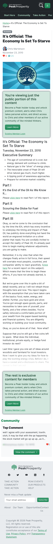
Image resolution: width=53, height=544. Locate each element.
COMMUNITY (11, 484)
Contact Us (44, 509)
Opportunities (33, 507)
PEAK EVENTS (35, 481)
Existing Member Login (15, 133)
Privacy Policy (18, 533)
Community (24, 15)
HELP (31, 488)
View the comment (25, 452)
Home (6, 23)
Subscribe (42, 500)
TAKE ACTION (11, 481)
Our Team (18, 507)
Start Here (9, 15)
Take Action (39, 15)
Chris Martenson (16, 48)
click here (15, 197)
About (7, 507)
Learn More (12, 127)
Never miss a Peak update (17, 494)
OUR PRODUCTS (36, 484)
